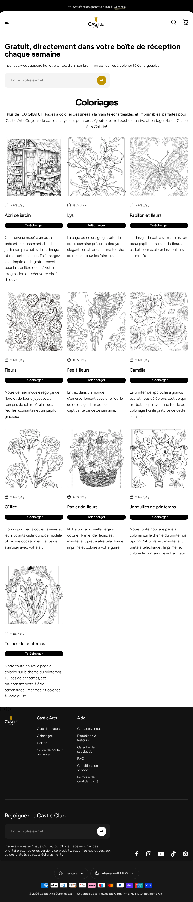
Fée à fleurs (78, 370)
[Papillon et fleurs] (159, 166)
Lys (70, 215)
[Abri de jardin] (34, 166)
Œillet (10, 507)
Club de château (49, 729)
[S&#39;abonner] (101, 80)
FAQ (80, 758)
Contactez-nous (89, 729)
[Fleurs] (34, 321)
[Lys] (96, 166)
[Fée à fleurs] (96, 321)
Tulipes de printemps (25, 643)
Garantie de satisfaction (86, 749)
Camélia (137, 370)
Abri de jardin (18, 215)
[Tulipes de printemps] (34, 595)
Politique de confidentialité (87, 779)
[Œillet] (34, 458)
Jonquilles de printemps (153, 507)
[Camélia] (159, 321)
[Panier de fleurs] (96, 458)
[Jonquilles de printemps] (159, 458)
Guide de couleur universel (50, 752)
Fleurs (10, 370)
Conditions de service (87, 767)
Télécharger (34, 225)
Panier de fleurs (82, 507)
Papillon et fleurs (145, 215)
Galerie (42, 743)
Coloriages (45, 736)
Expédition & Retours (86, 738)
